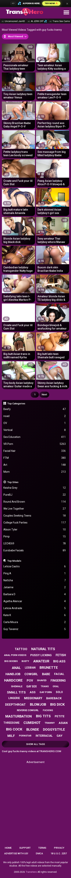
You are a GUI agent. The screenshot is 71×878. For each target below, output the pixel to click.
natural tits (43, 649)
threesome (11, 722)
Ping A (34, 573)
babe (46, 674)
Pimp (34, 536)
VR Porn (34, 443)
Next (44, 394)
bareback (54, 698)
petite (60, 716)
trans (45, 686)
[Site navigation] (66, 12)
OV (34, 423)
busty (25, 661)
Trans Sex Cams (60, 21)
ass (33, 692)
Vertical (34, 429)
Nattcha (34, 580)
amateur (41, 661)
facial (59, 674)
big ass (59, 661)
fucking (48, 710)
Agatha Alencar (34, 601)
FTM (34, 457)
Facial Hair (34, 450)
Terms (42, 847)
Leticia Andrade (34, 608)
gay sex (31, 686)
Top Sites (12, 482)
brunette (49, 667)
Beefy (34, 409)
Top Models (14, 560)
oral (56, 686)
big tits (43, 716)
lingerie (14, 698)
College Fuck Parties (34, 522)
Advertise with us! (16, 853)
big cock (14, 729)
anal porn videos (15, 655)
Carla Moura (34, 622)
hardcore (13, 680)
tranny (50, 722)
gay (59, 735)
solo (59, 692)
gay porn (46, 692)
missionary (33, 698)
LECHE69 (34, 543)
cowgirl (31, 674)
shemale (16, 686)
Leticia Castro (34, 566)
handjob (12, 674)
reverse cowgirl (28, 710)
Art (34, 464)
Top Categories (16, 403)
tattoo (21, 649)
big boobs (11, 661)
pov (30, 680)
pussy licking (41, 655)
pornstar (25, 735)
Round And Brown (34, 501)
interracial (44, 735)
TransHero (31, 872)
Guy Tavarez (34, 629)
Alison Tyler (34, 529)
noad (34, 416)
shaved (42, 680)
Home (8, 847)
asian (63, 723)
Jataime (34, 587)
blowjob (38, 704)
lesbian (30, 667)
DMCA (39, 853)
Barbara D (34, 594)
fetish (61, 655)
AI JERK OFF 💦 (37, 21)
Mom (34, 471)
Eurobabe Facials (34, 550)
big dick (57, 704)
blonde (32, 729)
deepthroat (15, 704)
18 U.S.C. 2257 (59, 853)
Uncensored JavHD (13, 21)
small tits (16, 692)
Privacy (59, 847)
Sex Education (34, 436)
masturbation (18, 716)
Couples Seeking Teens (34, 515)
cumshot (32, 723)
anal (16, 668)
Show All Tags (35, 744)
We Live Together (34, 508)
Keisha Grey (34, 487)
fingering (58, 680)
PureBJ (34, 494)
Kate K (34, 615)
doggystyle (54, 729)
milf (11, 736)
